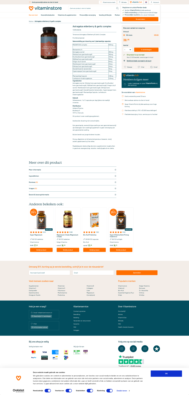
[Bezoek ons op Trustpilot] (156, 348)
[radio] (124, 35)
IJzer (88, 290)
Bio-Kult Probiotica (89, 235)
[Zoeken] (117, 8)
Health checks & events (126, 327)
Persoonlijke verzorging (88, 15)
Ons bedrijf (121, 311)
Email (76, 273)
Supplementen (34, 286)
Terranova (77, 30)
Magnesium (90, 293)
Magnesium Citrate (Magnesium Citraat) (67, 236)
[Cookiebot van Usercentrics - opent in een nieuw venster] (18, 390)
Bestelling (77, 314)
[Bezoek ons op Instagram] (121, 348)
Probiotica (61, 295)
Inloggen (76, 330)
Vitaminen (61, 286)
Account (156, 2)
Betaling (76, 317)
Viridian (141, 295)
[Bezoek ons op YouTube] (144, 348)
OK (166, 373)
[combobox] (94, 8)
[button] (41, 232)
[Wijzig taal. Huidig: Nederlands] (146, 2)
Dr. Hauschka (143, 290)
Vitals (120, 295)
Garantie (76, 324)
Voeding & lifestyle (105, 15)
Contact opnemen (80, 311)
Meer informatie (35, 170)
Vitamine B (90, 286)
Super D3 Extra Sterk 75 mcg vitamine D (119, 236)
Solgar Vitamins (144, 286)
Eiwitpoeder (33, 290)
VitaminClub (122, 317)
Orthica (141, 293)
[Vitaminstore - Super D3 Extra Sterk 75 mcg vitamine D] (121, 220)
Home (31, 21)
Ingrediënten (34, 176)
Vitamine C (32, 288)
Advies (120, 314)
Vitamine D (61, 288)
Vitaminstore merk (109, 2)
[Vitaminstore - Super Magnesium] (41, 220)
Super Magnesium (36, 235)
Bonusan (142, 288)
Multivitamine (62, 293)
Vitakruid (121, 288)
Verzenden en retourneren (82, 321)
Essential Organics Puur (126, 293)
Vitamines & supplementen (67, 15)
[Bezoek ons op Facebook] (133, 348)
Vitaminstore (122, 286)
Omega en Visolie (34, 295)
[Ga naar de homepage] (45, 8)
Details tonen (122, 391)
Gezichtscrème (34, 293)
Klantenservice (81, 306)
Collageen (90, 288)
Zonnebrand (91, 295)
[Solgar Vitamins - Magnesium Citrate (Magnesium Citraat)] (68, 220)
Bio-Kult (121, 290)
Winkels (124, 2)
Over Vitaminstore (127, 306)
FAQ (75, 327)
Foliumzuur (61, 290)
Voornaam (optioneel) (37, 273)
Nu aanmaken (140, 19)
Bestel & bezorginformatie (39, 195)
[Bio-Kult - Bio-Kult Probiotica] (94, 220)
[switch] (69, 390)
